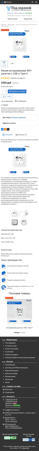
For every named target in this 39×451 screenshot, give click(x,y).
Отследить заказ (11, 346)
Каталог (9, 2)
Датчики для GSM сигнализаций (16, 368)
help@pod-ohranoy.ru (12, 410)
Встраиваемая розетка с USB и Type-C (19, 328)
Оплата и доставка (11, 349)
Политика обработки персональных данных (20, 357)
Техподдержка (10, 343)
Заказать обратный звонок (13, 407)
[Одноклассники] (5, 129)
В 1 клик (8, 96)
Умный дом (9, 379)
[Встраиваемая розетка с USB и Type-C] (19, 311)
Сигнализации (10, 365)
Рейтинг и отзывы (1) (18, 78)
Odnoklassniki (9, 392)
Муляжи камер (10, 376)
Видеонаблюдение (11, 370)
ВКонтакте (8, 389)
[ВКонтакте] (2, 129)
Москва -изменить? (19, 117)
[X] (8, 129)
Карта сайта (25, 448)
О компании (9, 352)
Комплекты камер (11, 373)
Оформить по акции (18, 91)
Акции (7, 382)
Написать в (12, 13)
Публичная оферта (11, 354)
